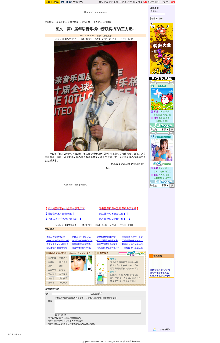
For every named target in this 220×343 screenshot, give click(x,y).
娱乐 (111, 2)
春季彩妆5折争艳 (162, 270)
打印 (122, 39)
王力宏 (97, 22)
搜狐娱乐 (107, 35)
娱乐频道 (60, 22)
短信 (140, 2)
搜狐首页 (49, 22)
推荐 (97, 39)
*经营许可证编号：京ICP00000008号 (64, 318)
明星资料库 (73, 22)
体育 (106, 2)
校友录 (151, 2)
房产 (130, 2)
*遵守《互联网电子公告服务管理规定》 (66, 321)
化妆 (152, 270)
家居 (152, 273)
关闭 (131, 39)
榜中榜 (108, 154)
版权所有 (136, 341)
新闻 (101, 2)
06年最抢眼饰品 (161, 273)
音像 (152, 276)
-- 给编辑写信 (164, 329)
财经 (116, 2)
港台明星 (86, 22)
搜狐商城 (157, 256)
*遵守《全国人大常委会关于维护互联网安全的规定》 (72, 324)
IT (120, 2)
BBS (168, 2)
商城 (163, 2)
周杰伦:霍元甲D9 (162, 276)
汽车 (124, 2)
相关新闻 (107, 22)
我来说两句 (71, 39)
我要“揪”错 (86, 39)
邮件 (157, 2)
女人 (135, 2)
